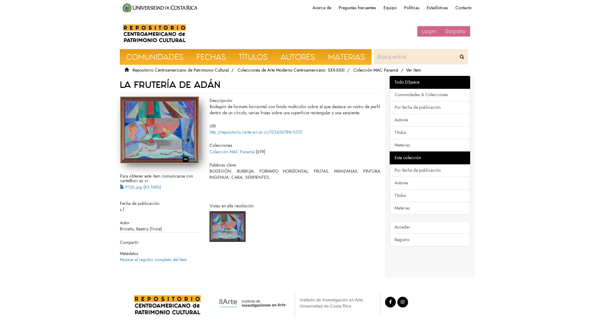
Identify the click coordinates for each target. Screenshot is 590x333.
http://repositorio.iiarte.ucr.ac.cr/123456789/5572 (256, 132)
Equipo (390, 8)
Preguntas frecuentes (357, 8)
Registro (455, 31)
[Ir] (462, 57)
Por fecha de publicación (418, 107)
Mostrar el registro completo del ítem (153, 260)
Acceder (402, 227)
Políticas (411, 8)
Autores (401, 120)
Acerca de (322, 8)
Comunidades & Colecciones (421, 95)
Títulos (400, 132)
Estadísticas (437, 8)
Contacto (463, 8)
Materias (402, 145)
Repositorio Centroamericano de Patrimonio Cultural (180, 70)
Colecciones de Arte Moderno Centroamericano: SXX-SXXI (291, 70)
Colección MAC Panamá (375, 70)
